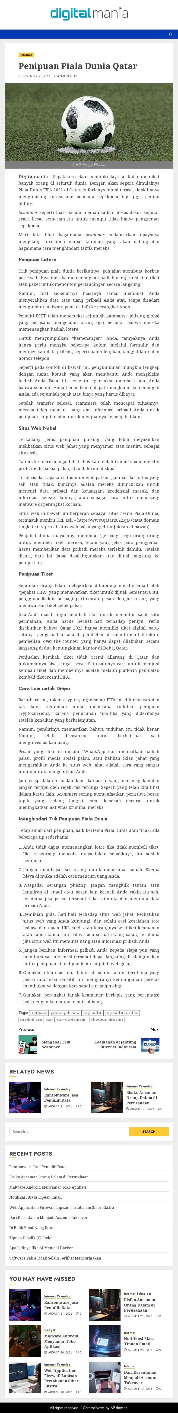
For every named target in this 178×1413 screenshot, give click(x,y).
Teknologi (64, 1089)
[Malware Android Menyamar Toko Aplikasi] (25, 1341)
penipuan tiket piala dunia (121, 1013)
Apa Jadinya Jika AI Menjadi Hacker (41, 1247)
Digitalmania (39, 1013)
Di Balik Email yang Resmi (32, 1227)
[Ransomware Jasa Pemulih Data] (25, 1097)
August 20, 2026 (60, 1353)
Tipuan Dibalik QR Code (30, 1237)
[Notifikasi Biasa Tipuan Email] (105, 1341)
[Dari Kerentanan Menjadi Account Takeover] (105, 1377)
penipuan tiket (92, 1013)
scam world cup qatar (72, 1019)
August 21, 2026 (60, 1107)
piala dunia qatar (31, 1019)
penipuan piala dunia (65, 1013)
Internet (26, 55)
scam (49, 1019)
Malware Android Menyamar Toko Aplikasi (47, 1187)
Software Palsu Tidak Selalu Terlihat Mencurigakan (55, 1258)
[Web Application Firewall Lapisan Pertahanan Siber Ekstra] (25, 1377)
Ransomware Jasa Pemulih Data (61, 1098)
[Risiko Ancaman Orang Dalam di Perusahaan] (107, 1097)
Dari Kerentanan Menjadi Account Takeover (48, 1217)
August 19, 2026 (140, 1389)
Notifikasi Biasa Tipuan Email (35, 1197)
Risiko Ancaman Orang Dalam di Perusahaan (142, 1098)
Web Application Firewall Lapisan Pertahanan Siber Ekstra (61, 1207)
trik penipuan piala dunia (107, 1019)
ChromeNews (94, 1407)
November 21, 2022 (36, 76)
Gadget (49, 1330)
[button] (170, 34)
